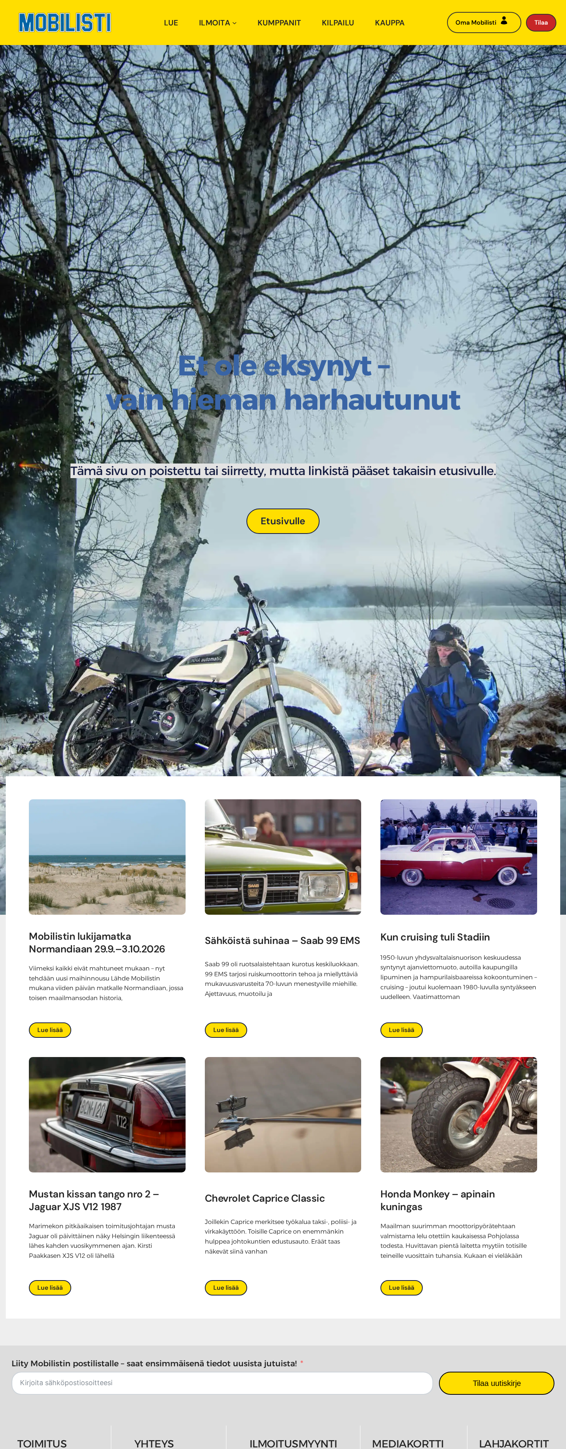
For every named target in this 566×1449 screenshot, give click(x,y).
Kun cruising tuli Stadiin (435, 937)
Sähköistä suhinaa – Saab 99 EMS (282, 940)
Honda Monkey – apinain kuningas (437, 1200)
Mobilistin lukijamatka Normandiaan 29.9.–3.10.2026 (98, 943)
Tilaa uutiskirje (497, 1383)
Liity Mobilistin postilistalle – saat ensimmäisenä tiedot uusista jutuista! (154, 1363)
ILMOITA (214, 23)
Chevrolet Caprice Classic (265, 1198)
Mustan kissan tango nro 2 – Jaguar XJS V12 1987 (94, 1200)
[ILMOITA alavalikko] (234, 22)
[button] (283, 521)
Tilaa (541, 22)
